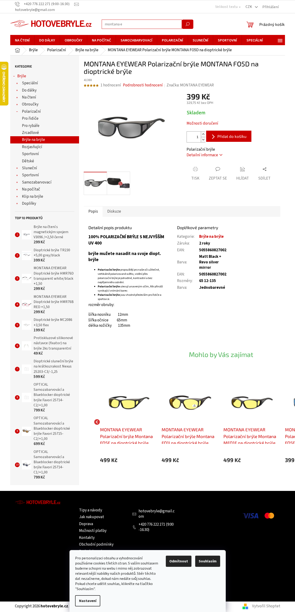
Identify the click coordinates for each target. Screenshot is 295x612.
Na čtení (29, 97)
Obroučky (30, 104)
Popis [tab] (93, 211)
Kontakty (87, 538)
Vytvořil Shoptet (266, 606)
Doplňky (29, 203)
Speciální (30, 83)
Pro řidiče (30, 118)
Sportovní (30, 154)
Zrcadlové (30, 133)
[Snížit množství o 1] (203, 139)
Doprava (86, 524)
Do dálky (29, 90)
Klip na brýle (32, 196)
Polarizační (31, 111)
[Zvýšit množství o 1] (203, 134)
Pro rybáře (30, 126)
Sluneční (29, 168)
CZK (249, 6)
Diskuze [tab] (114, 211)
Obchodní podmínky (96, 544)
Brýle (21, 76)
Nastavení (87, 600)
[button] (128, 460)
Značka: (190, 85)
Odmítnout (178, 561)
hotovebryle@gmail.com (157, 514)
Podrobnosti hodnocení (143, 85)
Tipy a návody (90, 510)
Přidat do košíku (231, 136)
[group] (129, 422)
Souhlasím (208, 561)
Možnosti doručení (202, 123)
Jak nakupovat (91, 517)
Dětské (28, 161)
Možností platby (93, 531)
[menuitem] (22, 40)
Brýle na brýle (33, 140)
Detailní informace (202, 155)
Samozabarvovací (37, 182)
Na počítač (31, 189)
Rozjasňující (32, 147)
